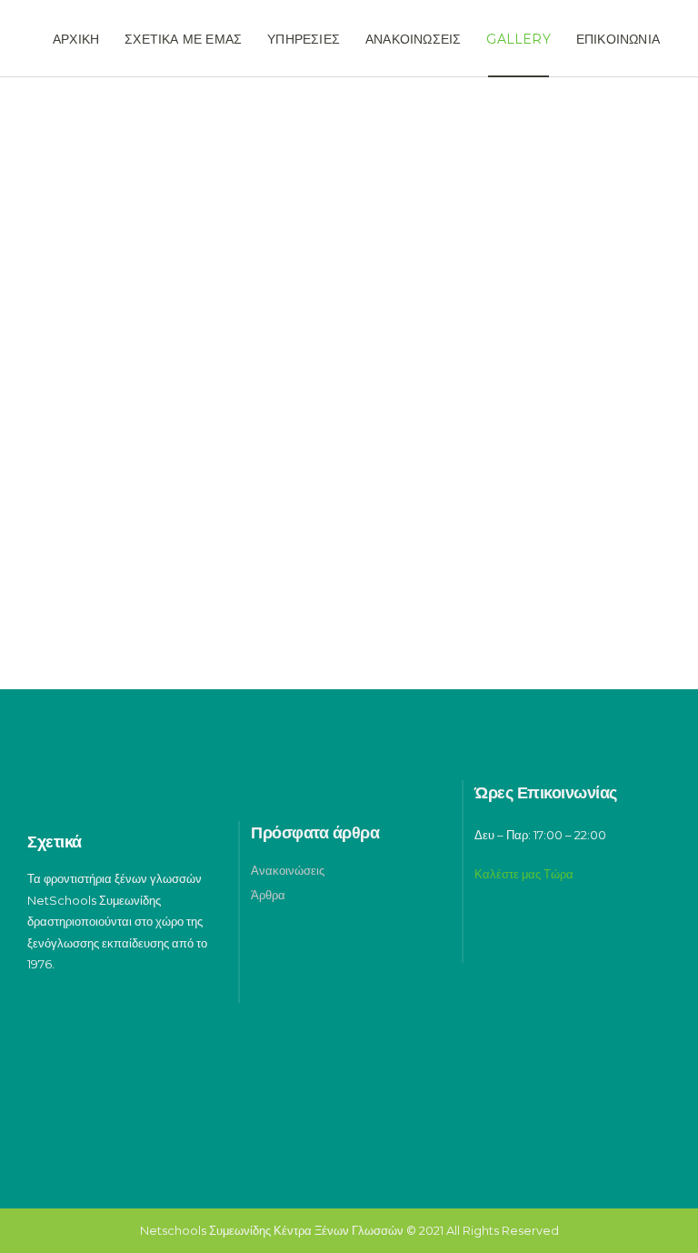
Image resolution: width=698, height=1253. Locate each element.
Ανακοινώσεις (287, 870)
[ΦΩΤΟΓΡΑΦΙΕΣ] (181, 253)
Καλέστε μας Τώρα (523, 874)
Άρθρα (268, 894)
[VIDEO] (516, 253)
